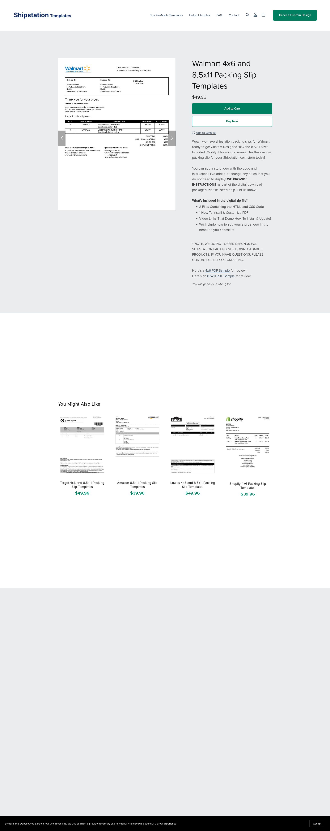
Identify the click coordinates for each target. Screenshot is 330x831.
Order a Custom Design (295, 15)
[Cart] (265, 15)
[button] (62, 138)
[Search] (247, 15)
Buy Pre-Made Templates (166, 15)
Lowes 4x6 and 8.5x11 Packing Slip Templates (192, 485)
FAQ (219, 15)
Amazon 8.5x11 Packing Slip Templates (137, 485)
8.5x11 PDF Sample (221, 276)
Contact (234, 15)
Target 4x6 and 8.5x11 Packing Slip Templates (82, 485)
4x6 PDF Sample (217, 271)
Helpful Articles (199, 15)
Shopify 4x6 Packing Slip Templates (248, 486)
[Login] (255, 14)
